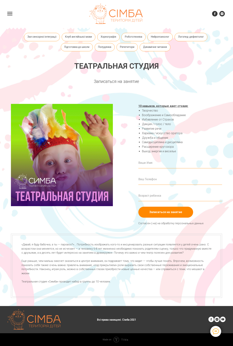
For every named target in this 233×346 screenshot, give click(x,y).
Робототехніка (133, 36)
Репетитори (127, 46)
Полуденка (104, 46)
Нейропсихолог (160, 36)
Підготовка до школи (76, 46)
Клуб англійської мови (78, 36)
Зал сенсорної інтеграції (41, 36)
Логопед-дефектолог (191, 36)
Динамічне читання (155, 46)
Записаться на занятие (165, 212)
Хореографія (108, 36)
